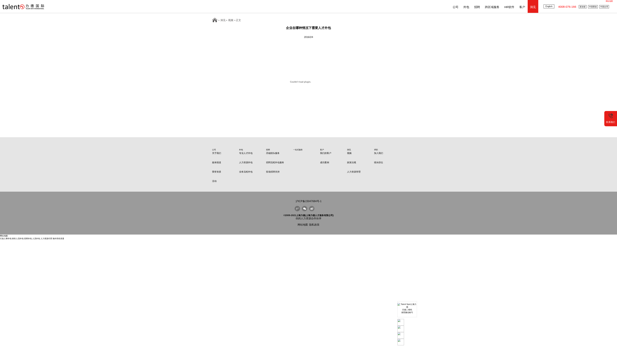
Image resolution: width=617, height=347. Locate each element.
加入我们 (378, 153)
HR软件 (509, 7)
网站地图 (609, 1)
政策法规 (351, 162)
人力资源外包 (246, 162)
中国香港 (593, 7)
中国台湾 (604, 7)
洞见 (533, 7)
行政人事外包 (6, 238)
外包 (466, 7)
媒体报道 (216, 162)
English (548, 6)
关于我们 (216, 153)
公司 (455, 7)
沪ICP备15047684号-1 (309, 201)
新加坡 (583, 7)
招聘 (477, 7)
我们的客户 (325, 153)
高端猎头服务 (273, 153)
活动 (214, 181)
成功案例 (324, 162)
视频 (230, 20)
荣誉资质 (216, 171)
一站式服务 (298, 150)
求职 (376, 150)
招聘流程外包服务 (275, 162)
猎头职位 (378, 162)
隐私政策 (314, 224)
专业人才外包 (246, 153)
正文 (238, 20)
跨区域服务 (492, 7)
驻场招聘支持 (273, 171)
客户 (522, 7)
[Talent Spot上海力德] (23, 9)
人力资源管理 (354, 171)
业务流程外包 (246, 171)
